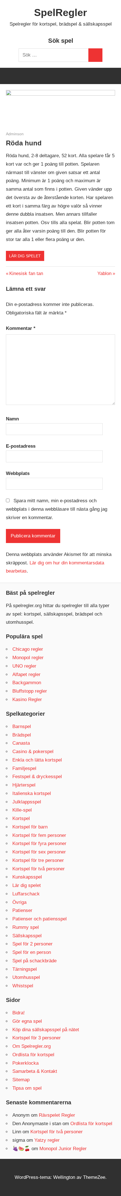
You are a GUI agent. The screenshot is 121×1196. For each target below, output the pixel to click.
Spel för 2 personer (32, 944)
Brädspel (21, 735)
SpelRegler (60, 12)
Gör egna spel (27, 1021)
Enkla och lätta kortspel (37, 760)
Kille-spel (22, 810)
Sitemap (21, 1079)
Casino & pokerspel (32, 751)
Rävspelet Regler (57, 1115)
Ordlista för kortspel (33, 1054)
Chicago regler (27, 649)
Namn (12, 419)
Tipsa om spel (27, 1088)
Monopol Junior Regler (63, 1148)
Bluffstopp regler (29, 691)
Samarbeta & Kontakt (34, 1071)
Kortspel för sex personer (39, 852)
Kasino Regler (27, 699)
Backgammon (26, 682)
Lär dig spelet (25, 256)
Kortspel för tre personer (38, 860)
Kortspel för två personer (38, 868)
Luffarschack (26, 894)
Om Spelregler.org (31, 1046)
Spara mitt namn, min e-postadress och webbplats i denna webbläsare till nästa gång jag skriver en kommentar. (56, 509)
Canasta (21, 743)
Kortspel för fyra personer (39, 843)
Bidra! (18, 1012)
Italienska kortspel (31, 793)
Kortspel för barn (30, 827)
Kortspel (21, 818)
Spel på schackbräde (34, 960)
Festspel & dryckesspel (37, 776)
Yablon (104, 273)
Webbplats (18, 473)
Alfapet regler (26, 674)
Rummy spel (25, 927)
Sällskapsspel (27, 935)
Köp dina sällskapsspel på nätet (45, 1029)
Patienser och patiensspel (39, 919)
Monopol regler (28, 657)
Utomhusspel (26, 977)
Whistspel (22, 985)
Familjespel (24, 768)
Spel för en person (31, 952)
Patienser (22, 910)
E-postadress (20, 446)
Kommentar (20, 328)
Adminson (15, 134)
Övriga (19, 902)
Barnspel (21, 726)
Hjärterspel (23, 785)
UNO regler (24, 666)
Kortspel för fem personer (39, 835)
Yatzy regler (47, 1140)
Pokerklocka (25, 1063)
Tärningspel (24, 969)
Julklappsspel (26, 802)
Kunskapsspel (27, 877)
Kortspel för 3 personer (36, 1037)
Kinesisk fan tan (26, 273)
